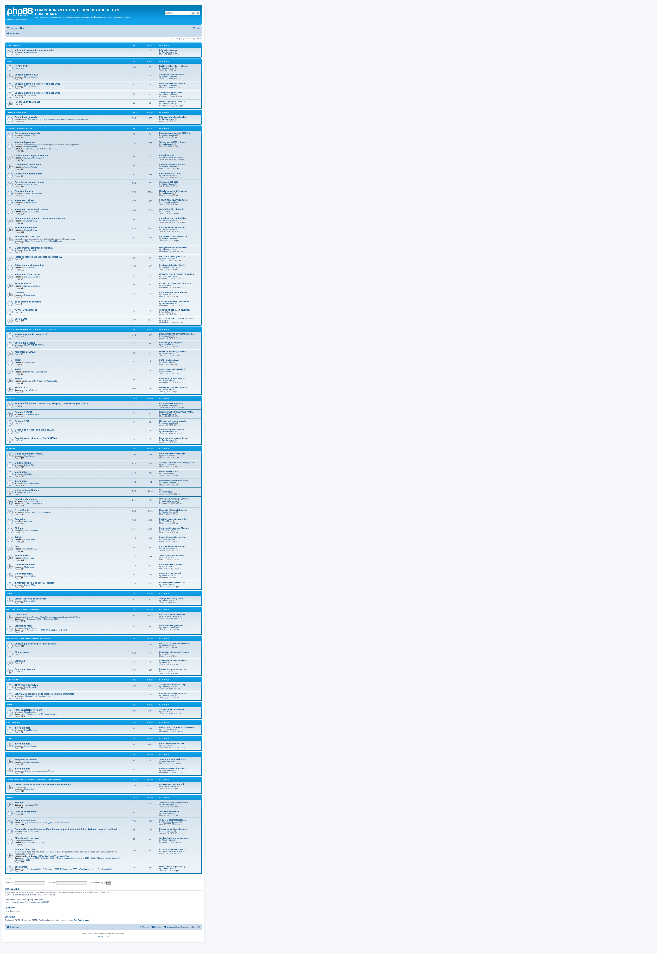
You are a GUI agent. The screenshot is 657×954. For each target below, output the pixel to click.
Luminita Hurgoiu (31, 203)
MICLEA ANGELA (169, 786)
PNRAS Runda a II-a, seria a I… (173, 378)
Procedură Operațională (170, 573)
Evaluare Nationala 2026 (37, 823)
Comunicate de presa (16, 112)
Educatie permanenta (26, 227)
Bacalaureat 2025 (52, 869)
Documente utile (33, 714)
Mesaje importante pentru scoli (31, 334)
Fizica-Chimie (22, 510)
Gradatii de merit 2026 (36, 630)
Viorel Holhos (29, 474)
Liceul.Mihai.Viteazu (170, 267)
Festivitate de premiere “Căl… (172, 784)
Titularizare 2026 (34, 619)
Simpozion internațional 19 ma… (174, 652)
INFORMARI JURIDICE (26, 685)
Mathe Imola (29, 567)
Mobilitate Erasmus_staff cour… (173, 352)
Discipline (10, 449)
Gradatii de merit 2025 (57, 630)
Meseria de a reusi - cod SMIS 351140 (34, 429)
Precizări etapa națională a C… (173, 519)
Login (8, 879)
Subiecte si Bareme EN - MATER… (174, 802)
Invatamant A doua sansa (28, 274)
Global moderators (32, 902)
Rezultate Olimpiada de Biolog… (174, 528)
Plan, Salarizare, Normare (28, 710)
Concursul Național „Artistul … (173, 227)
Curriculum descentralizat (28, 173)
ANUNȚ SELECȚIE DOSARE (171, 710)
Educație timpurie (24, 191)
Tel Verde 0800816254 (26, 310)
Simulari (19, 802)
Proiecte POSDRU (24, 412)
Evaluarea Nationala (25, 820)
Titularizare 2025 (51, 619)
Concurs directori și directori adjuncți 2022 (37, 84)
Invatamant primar (24, 200)
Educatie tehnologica (26, 499)
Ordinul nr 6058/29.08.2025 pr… (173, 820)
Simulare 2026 (32, 805)
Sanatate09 (166, 211)
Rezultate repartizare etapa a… (173, 849)
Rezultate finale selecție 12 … (172, 403)
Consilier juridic (168, 68)
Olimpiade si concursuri (27, 838)
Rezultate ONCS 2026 (168, 472)
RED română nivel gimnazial (172, 257)
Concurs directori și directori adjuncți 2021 (37, 93)
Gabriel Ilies (29, 789)
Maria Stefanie (82, 120)
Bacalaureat (21, 866)
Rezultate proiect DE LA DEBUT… (174, 292)
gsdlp (164, 321)
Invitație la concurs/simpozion (172, 669)
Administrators (18, 902)
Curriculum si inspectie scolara (31, 155)
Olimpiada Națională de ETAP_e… (174, 499)
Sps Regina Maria (81, 920)
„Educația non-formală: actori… (173, 759)
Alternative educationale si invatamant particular (40, 218)
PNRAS (18, 378)
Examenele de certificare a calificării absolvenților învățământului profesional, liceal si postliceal (66, 829)
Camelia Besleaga (31, 414)
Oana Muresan (30, 730)
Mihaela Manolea (31, 77)
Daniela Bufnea (30, 185)
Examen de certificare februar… (173, 829)
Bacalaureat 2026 (34, 869)
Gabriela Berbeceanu (33, 194)
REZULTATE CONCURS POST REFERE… (177, 727)
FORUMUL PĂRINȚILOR (27, 102)
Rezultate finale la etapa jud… (172, 564)
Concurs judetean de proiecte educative (35, 643)
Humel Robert (30, 576)
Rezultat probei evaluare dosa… (173, 438)
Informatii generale (25, 142)
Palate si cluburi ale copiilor (29, 265)
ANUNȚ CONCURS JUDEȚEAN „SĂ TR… (177, 463)
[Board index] (20, 11)
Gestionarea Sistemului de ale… (173, 694)
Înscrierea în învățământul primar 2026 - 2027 (76, 858)
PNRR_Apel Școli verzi (169, 360)
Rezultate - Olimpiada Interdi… (173, 510)
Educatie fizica (22, 555)
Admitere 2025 (48, 858)
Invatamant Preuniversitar (19, 128)
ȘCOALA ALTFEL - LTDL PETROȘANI (176, 319)
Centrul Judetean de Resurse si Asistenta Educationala (33, 780)
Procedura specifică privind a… (173, 768)
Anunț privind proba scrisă (171, 93)
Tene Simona (167, 259)
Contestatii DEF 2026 (168, 182)
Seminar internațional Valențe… (173, 661)
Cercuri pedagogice (34, 503)
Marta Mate (30, 241)
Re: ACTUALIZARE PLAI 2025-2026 (175, 283)
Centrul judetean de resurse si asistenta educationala (43, 784)
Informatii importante (168, 50)
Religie (18, 537)
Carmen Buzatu (168, 175)
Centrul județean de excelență (30, 598)
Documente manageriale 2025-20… (174, 133)
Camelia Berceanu (31, 483)
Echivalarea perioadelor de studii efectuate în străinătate (44, 694)
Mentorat (19, 292)
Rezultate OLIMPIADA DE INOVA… (174, 481)
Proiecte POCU (22, 421)
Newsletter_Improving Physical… (174, 387)
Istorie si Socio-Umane (27, 490)
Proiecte (10, 399)
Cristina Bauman (53, 120)
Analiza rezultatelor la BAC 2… (173, 369)
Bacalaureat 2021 (87, 869)
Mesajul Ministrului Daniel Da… (173, 102)
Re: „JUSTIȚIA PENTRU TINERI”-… (175, 643)
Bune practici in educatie (28, 301)
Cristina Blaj (29, 465)
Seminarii (20, 661)
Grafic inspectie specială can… (173, 583)
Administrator (30, 53)
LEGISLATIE (21, 66)
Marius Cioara (31, 696)
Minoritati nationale (25, 564)
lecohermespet (168, 646)
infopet (164, 663)
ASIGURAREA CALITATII (27, 236)
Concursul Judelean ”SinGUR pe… (175, 301)
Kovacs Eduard (30, 746)
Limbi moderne (23, 463)
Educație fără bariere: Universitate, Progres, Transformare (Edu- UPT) (51, 403)
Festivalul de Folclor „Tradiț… (172, 265)
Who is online (12, 889)
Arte (17, 546)
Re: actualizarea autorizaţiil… (172, 743)
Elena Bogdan (30, 712)
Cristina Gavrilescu (170, 628)
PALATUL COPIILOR (170, 616)
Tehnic (9, 739)
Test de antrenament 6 (169, 811)
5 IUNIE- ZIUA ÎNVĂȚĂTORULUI (173, 200)
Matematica (21, 472)
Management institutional (28, 164)
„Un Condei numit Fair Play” (172, 555)
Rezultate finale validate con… (173, 84)
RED (161, 490)
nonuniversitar (168, 831)
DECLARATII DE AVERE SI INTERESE (42, 149)
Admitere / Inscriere (25, 849)
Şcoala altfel (21, 319)
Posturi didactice (50, 714)
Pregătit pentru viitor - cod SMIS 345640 (36, 438)
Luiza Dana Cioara (32, 212)
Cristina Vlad (29, 601)
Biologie (19, 528)
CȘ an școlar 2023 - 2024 (170, 173)
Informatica (21, 481)
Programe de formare (26, 759)
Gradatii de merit (23, 625)
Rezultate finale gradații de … (172, 625)
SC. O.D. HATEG (169, 530)
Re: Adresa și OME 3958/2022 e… (174, 236)
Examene (10, 798)
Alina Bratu (28, 492)
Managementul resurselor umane (22, 610)
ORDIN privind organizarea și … (173, 866)
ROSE (18, 369)
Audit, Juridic (12, 680)
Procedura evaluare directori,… (173, 164)
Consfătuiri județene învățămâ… (173, 218)
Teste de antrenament (26, 811)
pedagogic (166, 671)
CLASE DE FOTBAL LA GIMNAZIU (174, 310)
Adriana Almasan (68, 120)
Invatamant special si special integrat (34, 583)
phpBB (94, 933)
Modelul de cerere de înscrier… (173, 191)
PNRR (18, 360)
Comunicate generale (26, 117)
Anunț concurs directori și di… (173, 74)
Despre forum (13, 45)
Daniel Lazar (30, 512)
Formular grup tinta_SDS (170, 343)
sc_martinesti (167, 745)
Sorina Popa (29, 558)
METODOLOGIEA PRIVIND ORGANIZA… (177, 274)
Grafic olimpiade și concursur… (173, 838)
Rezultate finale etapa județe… (173, 453)
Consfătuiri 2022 (166, 155)
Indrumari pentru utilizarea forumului (34, 50)
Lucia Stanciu (168, 144)
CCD (7, 755)
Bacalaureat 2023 (69, 869)
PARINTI (45, 902)
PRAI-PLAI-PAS (23, 283)
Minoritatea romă (24, 573)
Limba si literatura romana (29, 453)
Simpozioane (22, 652)
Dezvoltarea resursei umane (29, 182)
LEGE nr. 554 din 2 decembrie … (173, 66)
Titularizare (21, 614)
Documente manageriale (27, 133)
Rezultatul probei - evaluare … (172, 429)
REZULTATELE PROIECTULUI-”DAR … (176, 412)
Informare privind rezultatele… (173, 117)
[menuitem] (23, 28)
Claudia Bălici (167, 354)
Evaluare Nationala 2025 (60, 823)
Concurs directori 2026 (26, 74)
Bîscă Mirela (29, 522)
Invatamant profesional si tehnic (32, 209)
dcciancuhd (166, 336)
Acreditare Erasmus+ (26, 352)
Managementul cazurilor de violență (34, 248)
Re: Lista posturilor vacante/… (173, 614)
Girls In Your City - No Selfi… (172, 209)
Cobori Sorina (29, 268)
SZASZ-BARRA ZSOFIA (35, 120)
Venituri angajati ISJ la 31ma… (172, 142)
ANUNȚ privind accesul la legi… (173, 685)
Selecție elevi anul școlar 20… (172, 598)
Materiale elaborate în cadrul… (172, 421)
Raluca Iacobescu (31, 762)
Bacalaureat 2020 (105, 869)
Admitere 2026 (33, 858)
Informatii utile (22, 727)
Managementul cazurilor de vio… (174, 248)
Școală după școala (25, 343)
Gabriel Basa (29, 540)
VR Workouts (31, 390)
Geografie (20, 519)
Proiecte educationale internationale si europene (31, 329)
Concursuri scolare (25, 669)
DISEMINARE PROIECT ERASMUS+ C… (176, 334)
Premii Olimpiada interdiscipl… (173, 537)
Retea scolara (13, 723)
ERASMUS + (21, 387)
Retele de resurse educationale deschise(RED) (39, 257)
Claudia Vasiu (29, 295)
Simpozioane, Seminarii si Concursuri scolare (28, 639)
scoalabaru (166, 712)
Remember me (96, 883)
